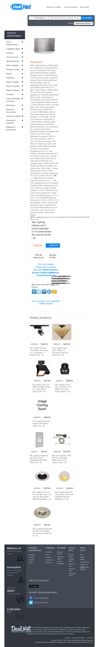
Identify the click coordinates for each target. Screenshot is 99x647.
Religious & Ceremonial (11, 128)
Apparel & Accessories (11, 110)
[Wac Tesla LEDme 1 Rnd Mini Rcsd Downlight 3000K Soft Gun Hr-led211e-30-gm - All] (61, 439)
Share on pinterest (49, 291)
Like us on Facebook (41, 598)
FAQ (81, 555)
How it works (84, 7)
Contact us (84, 564)
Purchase (53, 245)
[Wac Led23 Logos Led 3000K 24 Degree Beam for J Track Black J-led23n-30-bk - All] (42, 368)
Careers (48, 557)
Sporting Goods (12, 61)
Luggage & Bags (13, 49)
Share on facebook (34, 291)
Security (32, 555)
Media (8, 74)
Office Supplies (12, 65)
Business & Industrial (10, 121)
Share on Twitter (39, 291)
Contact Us (49, 560)
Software (10, 53)
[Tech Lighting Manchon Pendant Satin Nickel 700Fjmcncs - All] (42, 405)
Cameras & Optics (13, 116)
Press (48, 555)
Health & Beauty (12, 90)
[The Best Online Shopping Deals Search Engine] (20, 7)
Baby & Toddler (12, 82)
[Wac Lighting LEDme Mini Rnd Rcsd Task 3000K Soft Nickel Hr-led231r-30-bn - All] (42, 513)
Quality (31, 557)
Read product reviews (46, 267)
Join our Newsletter (70, 7)
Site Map (67, 638)
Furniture (10, 94)
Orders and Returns (78, 638)
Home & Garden (13, 86)
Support (31, 560)
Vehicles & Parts (12, 69)
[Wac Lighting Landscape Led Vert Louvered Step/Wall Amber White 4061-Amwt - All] (39, 439)
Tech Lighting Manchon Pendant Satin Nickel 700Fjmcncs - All (41, 423)
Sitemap (48, 563)
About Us (49, 552)
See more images (46, 264)
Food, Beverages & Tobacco (13, 99)
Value (31, 562)
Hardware (10, 78)
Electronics (10, 105)
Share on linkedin (44, 291)
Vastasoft (87, 642)
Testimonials (84, 562)
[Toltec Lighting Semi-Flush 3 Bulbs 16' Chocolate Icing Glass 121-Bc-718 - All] (61, 332)
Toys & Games (12, 57)
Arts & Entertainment (12, 43)
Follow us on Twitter (41, 602)
